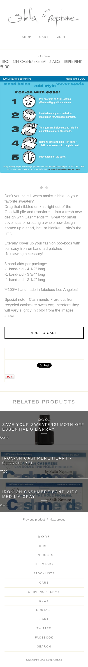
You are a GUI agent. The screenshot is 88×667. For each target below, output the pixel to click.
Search (44, 646)
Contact (44, 610)
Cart (44, 37)
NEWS (44, 600)
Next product (58, 519)
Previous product (34, 519)
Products (44, 555)
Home (44, 546)
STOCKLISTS (44, 573)
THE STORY (44, 564)
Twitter (44, 628)
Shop (26, 37)
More (61, 37)
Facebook (44, 637)
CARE (44, 582)
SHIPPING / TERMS (44, 591)
